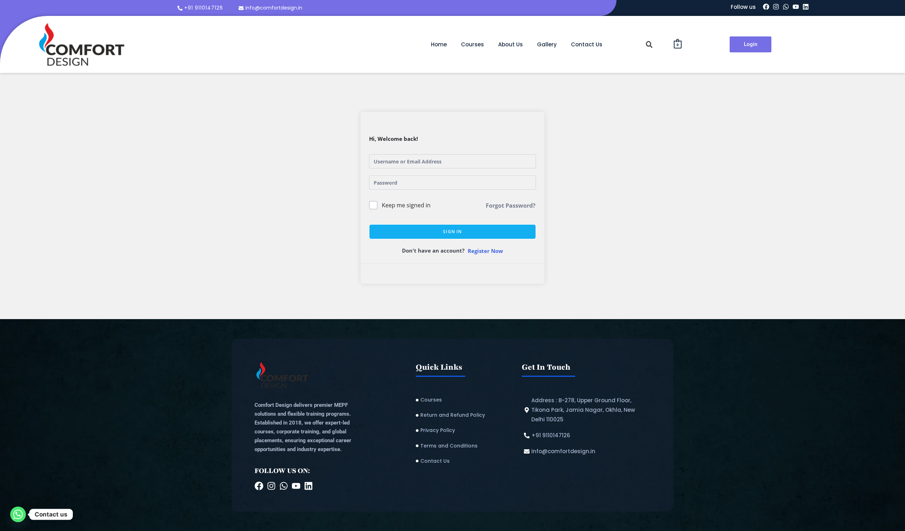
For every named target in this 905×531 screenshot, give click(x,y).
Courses (472, 44)
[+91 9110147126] (201, 8)
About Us (510, 44)
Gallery (547, 44)
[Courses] (465, 400)
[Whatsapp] (18, 514)
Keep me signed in (406, 205)
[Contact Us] (465, 461)
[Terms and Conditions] (465, 445)
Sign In (452, 232)
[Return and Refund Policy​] (465, 415)
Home (439, 44)
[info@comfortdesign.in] (271, 8)
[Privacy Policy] (465, 430)
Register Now (485, 250)
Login (750, 44)
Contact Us (586, 44)
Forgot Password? (511, 205)
